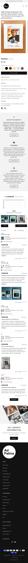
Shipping (5, 514)
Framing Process (6, 499)
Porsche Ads (5, 479)
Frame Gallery (6, 502)
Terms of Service (15, 557)
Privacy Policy (21, 555)
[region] (14, 219)
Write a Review (22, 226)
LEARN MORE (14, 160)
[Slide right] (16, 55)
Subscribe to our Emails (8, 511)
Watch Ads (5, 468)
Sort (15, 230)
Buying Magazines (7, 525)
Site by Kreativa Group (14, 559)
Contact (4, 528)
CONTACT (14, 186)
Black (6, 68)
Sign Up (14, 438)
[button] (1, 6)
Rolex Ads (5, 470)
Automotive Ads (6, 476)
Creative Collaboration (22, 68)
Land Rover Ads (6, 482)
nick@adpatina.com (7, 531)
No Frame (2, 68)
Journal (4, 505)
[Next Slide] (26, 219)
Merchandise (5, 488)
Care (4, 517)
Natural (14, 68)
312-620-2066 (6, 534)
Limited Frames (6, 485)
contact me (7, 103)
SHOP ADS (14, 135)
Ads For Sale (5, 465)
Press (4, 508)
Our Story (5, 496)
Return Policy (14, 555)
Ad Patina (9, 555)
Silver (18, 68)
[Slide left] (11, 55)
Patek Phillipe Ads (7, 473)
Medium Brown (10, 68)
